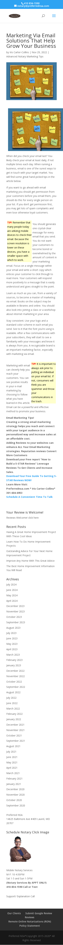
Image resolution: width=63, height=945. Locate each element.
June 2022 (12, 703)
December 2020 (15, 789)
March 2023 (13, 654)
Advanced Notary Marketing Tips (24, 56)
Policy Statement (29, 925)
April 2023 (12, 649)
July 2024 (11, 584)
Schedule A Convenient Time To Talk (29, 496)
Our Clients (14, 913)
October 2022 (14, 681)
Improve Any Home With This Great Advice (30, 560)
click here (33, 517)
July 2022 (11, 697)
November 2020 (15, 794)
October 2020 (14, 800)
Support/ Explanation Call (20, 896)
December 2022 (15, 670)
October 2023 (14, 617)
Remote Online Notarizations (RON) (29, 921)
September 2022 (15, 686)
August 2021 (13, 746)
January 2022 (13, 719)
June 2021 (12, 757)
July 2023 (11, 633)
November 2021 (15, 730)
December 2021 (15, 724)
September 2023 (15, 622)
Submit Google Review (38, 913)
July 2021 (11, 751)
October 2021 (14, 735)
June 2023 (12, 638)
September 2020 (15, 805)
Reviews (29, 917)
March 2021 (13, 773)
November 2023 (15, 611)
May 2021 (12, 762)
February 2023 (14, 660)
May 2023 (12, 643)
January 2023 (13, 665)
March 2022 (13, 708)
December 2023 (15, 606)
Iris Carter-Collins (19, 52)
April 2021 (12, 767)
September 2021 (15, 740)
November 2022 (15, 676)
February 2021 (14, 778)
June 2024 (12, 590)
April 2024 (12, 600)
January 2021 (13, 784)
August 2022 (13, 692)
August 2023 (13, 627)
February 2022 (14, 713)
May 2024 (12, 595)
